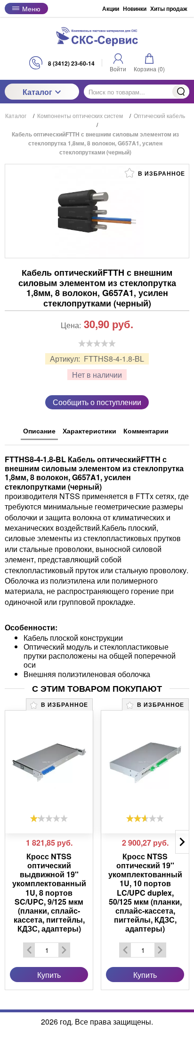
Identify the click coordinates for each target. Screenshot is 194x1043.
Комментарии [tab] (146, 430)
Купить (49, 974)
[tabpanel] (97, 561)
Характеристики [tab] (89, 430)
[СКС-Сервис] (97, 36)
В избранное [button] (160, 173)
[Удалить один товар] (29, 950)
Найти (180, 92)
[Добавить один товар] (64, 950)
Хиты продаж (168, 8)
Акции (110, 8)
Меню (31, 8)
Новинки (134, 8)
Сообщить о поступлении (97, 402)
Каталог (37, 91)
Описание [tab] (39, 430)
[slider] (97, 343)
